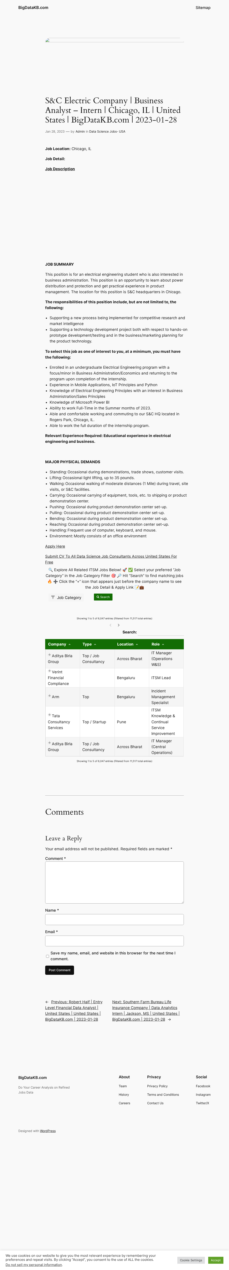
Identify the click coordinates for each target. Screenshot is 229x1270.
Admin (80, 131)
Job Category (68, 597)
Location (125, 644)
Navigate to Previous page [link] (110, 625)
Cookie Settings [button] (191, 1260)
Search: (153, 631)
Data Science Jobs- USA (107, 131)
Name (52, 910)
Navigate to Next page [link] (118, 625)
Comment (55, 858)
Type (87, 644)
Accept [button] (216, 1260)
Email (51, 932)
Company (57, 644)
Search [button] (104, 597)
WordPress (48, 1131)
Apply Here (55, 546)
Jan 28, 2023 (55, 131)
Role (156, 644)
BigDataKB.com (33, 7)
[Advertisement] (114, 215)
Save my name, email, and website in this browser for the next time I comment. (113, 956)
